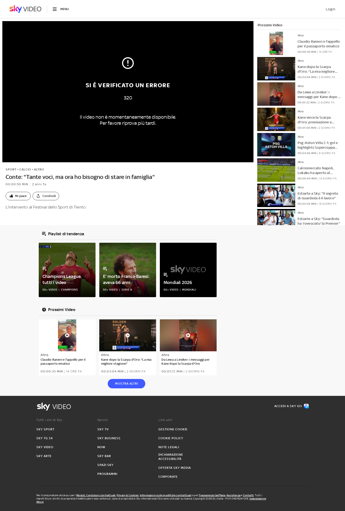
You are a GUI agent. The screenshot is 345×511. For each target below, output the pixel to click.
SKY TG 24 (44, 438)
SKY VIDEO (45, 447)
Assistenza (233, 495)
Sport (11, 169)
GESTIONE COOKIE (173, 429)
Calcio (25, 169)
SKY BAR (104, 456)
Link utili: (165, 420)
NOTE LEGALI (168, 447)
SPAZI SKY (105, 465)
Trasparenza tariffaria (212, 495)
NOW (101, 447)
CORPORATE (168, 476)
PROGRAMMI (107, 474)
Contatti (248, 495)
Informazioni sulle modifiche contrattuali (166, 495)
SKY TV (103, 429)
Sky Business (109, 438)
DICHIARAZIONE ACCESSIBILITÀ (170, 457)
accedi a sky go (288, 406)
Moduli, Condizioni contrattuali (95, 495)
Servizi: (103, 420)
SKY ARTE (44, 456)
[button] (18, 196)
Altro (39, 169)
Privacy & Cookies (128, 495)
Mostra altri (126, 383)
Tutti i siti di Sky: (49, 420)
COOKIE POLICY (170, 438)
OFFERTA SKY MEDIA (174, 467)
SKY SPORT (45, 429)
